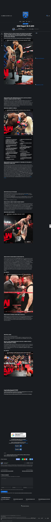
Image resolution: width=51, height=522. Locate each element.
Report (27, 23)
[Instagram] (5, 15)
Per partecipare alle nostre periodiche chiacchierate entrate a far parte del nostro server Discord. (26, 158)
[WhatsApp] (10, 15)
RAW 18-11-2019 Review (27, 454)
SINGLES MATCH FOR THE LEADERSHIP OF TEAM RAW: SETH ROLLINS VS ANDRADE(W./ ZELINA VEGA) (12, 153)
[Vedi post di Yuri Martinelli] (13, 29)
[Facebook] (1, 15)
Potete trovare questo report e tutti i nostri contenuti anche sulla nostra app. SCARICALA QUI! (11, 146)
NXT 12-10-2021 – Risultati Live (5, 499)
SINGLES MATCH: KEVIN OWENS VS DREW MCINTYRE (26, 140)
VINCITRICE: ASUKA (23, 145)
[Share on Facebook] (29, 29)
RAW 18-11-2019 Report (20, 454)
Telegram (23, 391)
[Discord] (8, 15)
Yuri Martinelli (20, 28)
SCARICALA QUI (28, 38)
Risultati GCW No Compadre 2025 (18, 499)
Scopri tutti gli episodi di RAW (23, 151)
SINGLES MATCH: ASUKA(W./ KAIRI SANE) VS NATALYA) (26, 143)
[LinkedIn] (6, 15)
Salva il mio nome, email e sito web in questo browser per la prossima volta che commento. (12, 489)
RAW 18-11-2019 (9, 454)
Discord (30, 394)
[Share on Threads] (28, 459)
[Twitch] (7, 15)
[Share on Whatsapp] (2, 38)
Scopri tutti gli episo (8, 390)
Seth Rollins (26, 194)
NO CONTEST (22, 141)
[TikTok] (30, 463)
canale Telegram (19, 392)
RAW (24, 23)
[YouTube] (3, 15)
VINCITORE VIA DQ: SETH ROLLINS (11, 155)
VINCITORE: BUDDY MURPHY (10, 159)
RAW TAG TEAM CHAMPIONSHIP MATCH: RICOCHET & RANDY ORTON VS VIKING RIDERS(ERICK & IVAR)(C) (25, 147)
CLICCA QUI (26, 443)
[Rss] (11, 15)
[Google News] (4, 15)
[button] (47, 15)
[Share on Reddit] (2, 40)
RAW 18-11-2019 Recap (14, 454)
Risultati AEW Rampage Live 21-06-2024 (44, 499)
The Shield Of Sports (13, 515)
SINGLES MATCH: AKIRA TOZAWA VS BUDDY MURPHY (11, 157)
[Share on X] (30, 29)
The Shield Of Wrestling (4, 518)
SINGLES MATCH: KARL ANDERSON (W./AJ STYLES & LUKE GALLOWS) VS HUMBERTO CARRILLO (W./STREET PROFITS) (11, 149)
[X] (2, 15)
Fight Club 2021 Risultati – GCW (30, 499)
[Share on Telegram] (2, 42)
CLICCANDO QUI (25, 440)
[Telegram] (9, 15)
